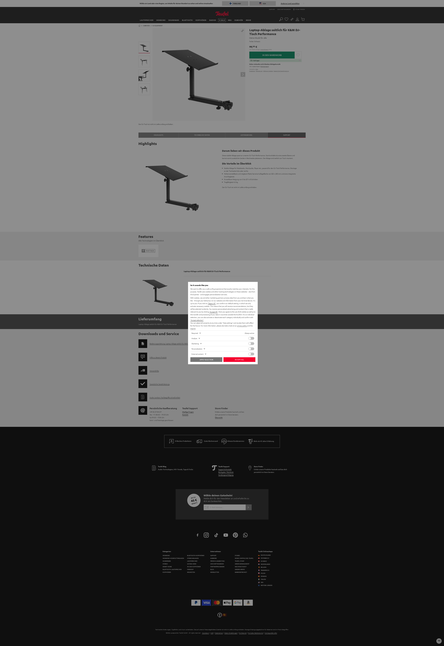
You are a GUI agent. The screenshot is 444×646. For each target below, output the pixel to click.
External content (197, 354)
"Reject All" (212, 303)
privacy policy (242, 326)
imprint (192, 328)
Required (195, 333)
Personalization (197, 349)
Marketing (195, 344)
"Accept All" (213, 312)
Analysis (194, 338)
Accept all (239, 360)
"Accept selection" (196, 320)
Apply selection (206, 360)
